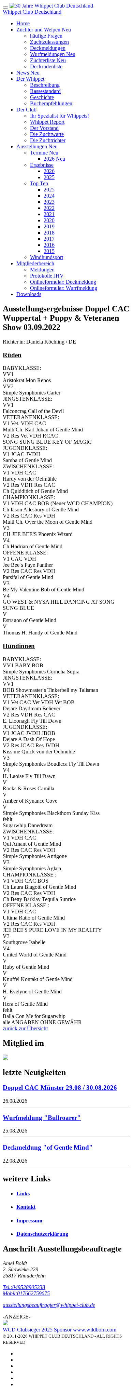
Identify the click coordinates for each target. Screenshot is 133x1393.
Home (23, 23)
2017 (49, 239)
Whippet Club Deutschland (32, 12)
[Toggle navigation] (5, 7)
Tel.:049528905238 (24, 1287)
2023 (49, 202)
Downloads (28, 294)
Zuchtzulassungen (49, 42)
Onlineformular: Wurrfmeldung (63, 288)
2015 (49, 251)
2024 (49, 196)
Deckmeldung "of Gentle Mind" (48, 1147)
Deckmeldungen (47, 48)
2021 (49, 214)
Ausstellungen (37, 146)
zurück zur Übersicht (25, 1028)
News (28, 73)
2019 (49, 226)
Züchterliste (48, 60)
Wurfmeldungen (52, 54)
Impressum (29, 1220)
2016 (49, 245)
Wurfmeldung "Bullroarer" (42, 1117)
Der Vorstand (44, 128)
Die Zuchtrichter (47, 140)
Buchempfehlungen (51, 103)
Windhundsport (46, 257)
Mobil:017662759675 (26, 1293)
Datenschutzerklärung (42, 1234)
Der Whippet (30, 79)
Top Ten (39, 183)
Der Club (26, 109)
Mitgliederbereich (35, 263)
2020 (49, 220)
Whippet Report (47, 122)
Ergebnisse (42, 165)
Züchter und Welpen (43, 29)
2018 (49, 233)
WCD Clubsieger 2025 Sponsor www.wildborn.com (59, 1329)
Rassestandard (45, 91)
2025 (49, 177)
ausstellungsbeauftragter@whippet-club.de (49, 1305)
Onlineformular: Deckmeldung (63, 282)
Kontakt (25, 1207)
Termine (44, 153)
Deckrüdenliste (46, 66)
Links (23, 1193)
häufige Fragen (46, 36)
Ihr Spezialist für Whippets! (59, 116)
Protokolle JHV (47, 276)
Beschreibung (45, 85)
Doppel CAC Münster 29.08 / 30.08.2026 (60, 1087)
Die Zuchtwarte (47, 134)
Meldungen (42, 269)
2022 (49, 208)
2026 (54, 159)
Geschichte (42, 97)
